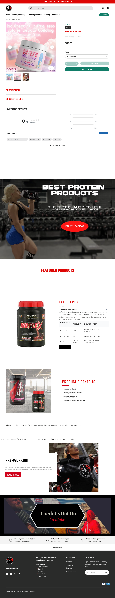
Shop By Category (18, 15)
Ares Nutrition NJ (16, 591)
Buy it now (87, 69)
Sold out (95, 63)
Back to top (57, 547)
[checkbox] (57, 139)
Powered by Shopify (28, 591)
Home (8, 15)
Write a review (104, 133)
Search (69, 562)
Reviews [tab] (12, 134)
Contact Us (56, 15)
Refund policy (71, 572)
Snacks (67, 24)
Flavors (67, 52)
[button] (83, 114)
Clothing (47, 15)
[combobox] (60, 8)
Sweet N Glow (16, 19)
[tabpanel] (57, 151)
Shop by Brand (34, 15)
